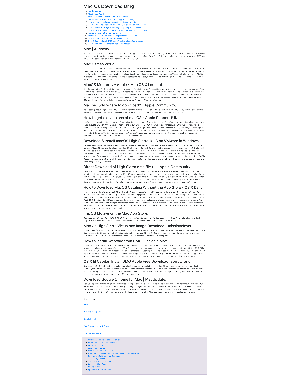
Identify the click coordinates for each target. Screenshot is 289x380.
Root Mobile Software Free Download (104, 356)
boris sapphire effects (97, 364)
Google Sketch (90, 319)
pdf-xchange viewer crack (99, 345)
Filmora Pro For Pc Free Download (103, 342)
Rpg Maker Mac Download (99, 369)
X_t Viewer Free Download (99, 361)
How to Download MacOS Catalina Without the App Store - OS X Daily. (118, 30)
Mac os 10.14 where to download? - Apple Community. (111, 19)
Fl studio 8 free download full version (104, 340)
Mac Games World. (96, 14)
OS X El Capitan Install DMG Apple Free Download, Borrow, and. (115, 41)
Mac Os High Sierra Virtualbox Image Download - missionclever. (115, 35)
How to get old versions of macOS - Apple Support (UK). (112, 22)
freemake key (94, 367)
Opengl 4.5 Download (93, 333)
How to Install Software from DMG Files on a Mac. (109, 38)
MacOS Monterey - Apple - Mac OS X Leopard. (108, 17)
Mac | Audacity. (94, 11)
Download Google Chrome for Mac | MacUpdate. (109, 44)
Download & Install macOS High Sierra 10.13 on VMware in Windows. (117, 25)
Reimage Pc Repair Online (94, 312)
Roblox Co (88, 304)
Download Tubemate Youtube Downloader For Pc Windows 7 (114, 353)
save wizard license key (98, 348)
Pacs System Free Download (100, 350)
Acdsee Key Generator (97, 359)
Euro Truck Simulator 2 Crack (96, 326)
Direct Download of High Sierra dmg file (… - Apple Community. (115, 27)
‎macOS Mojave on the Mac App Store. (104, 33)
